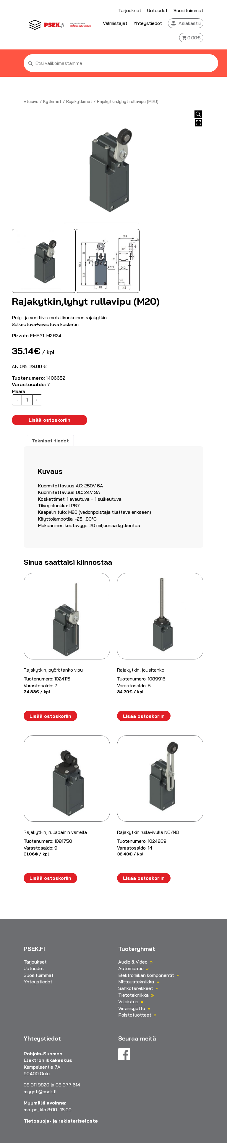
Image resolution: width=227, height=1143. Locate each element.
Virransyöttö (131, 1008)
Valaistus (128, 1001)
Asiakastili (190, 23)
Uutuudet (157, 10)
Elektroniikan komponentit (146, 975)
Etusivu (31, 101)
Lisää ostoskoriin (49, 420)
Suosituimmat (188, 10)
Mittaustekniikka (136, 982)
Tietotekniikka (133, 995)
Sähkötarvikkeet (135, 988)
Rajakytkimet (79, 101)
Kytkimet (52, 101)
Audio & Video (132, 962)
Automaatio (131, 968)
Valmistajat (115, 23)
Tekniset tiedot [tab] (50, 441)
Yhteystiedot (147, 23)
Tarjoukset (129, 10)
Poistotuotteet (134, 1015)
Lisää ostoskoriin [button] (50, 716)
